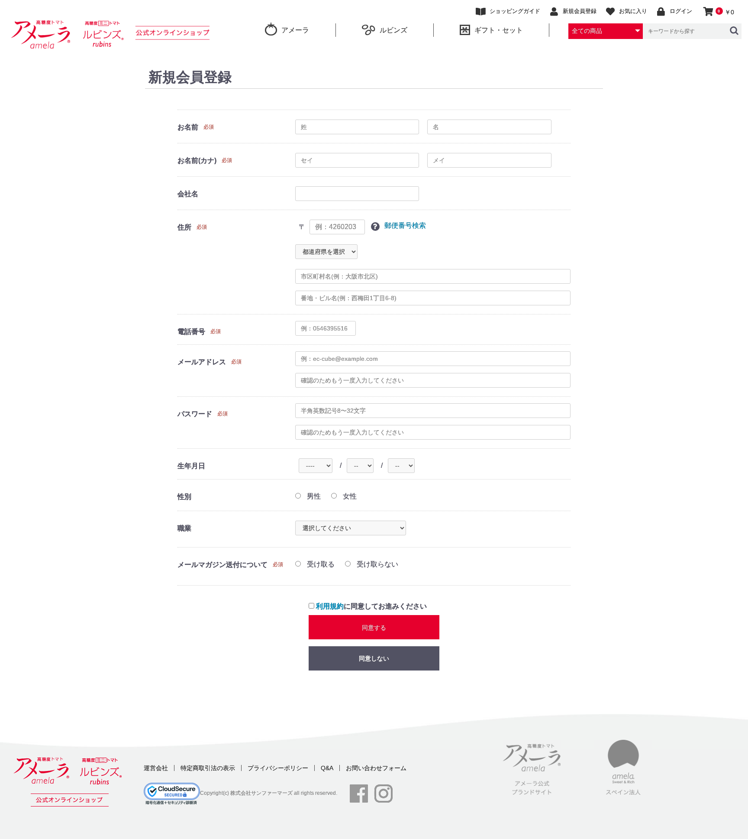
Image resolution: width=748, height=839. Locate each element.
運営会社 (156, 768)
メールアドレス (201, 362)
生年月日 (191, 466)
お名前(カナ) (196, 160)
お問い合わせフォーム (376, 768)
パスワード (194, 414)
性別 (184, 496)
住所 (184, 227)
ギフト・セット (498, 30)
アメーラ (295, 30)
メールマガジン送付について (222, 564)
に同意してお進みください (371, 606)
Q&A (327, 768)
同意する (374, 627)
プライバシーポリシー (278, 768)
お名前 (187, 127)
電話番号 (191, 331)
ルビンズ (393, 30)
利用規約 (330, 606)
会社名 (187, 194)
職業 (184, 528)
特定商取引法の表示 (208, 768)
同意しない (374, 658)
